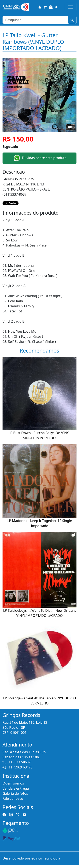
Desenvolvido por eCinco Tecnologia (31, 858)
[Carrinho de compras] (45, 7)
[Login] (56, 7)
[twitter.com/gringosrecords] (17, 814)
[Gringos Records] (16, 7)
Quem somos (13, 783)
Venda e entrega (16, 788)
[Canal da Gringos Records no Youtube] (24, 814)
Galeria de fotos (15, 793)
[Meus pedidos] (50, 7)
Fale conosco (13, 798)
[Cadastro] (40, 7)
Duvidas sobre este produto (44, 157)
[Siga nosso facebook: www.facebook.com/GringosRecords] (4, 814)
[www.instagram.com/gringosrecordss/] (11, 814)
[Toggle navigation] (70, 7)
